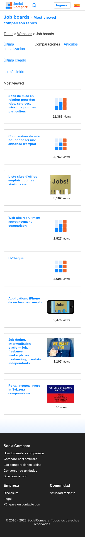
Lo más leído (14, 72)
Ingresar (62, 5)
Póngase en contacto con (22, 504)
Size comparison (15, 476)
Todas (8, 34)
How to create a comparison (24, 453)
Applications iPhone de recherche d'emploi (25, 300)
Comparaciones (47, 44)
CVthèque (16, 258)
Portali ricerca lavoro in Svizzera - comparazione (24, 389)
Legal (8, 498)
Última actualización (14, 46)
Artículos (71, 44)
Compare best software (20, 459)
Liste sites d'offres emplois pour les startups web (22, 180)
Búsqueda (34, 5)
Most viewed (14, 83)
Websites (24, 34)
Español (77, 5)
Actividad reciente (62, 493)
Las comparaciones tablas (22, 464)
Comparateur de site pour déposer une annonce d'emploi (24, 140)
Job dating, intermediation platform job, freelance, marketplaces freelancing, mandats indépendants (24, 351)
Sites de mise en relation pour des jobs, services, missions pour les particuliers (22, 103)
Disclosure (11, 493)
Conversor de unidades (20, 470)
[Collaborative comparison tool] (17, 5)
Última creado (15, 60)
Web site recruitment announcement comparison (24, 221)
